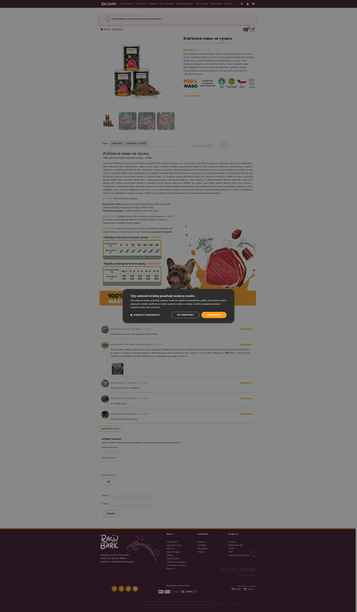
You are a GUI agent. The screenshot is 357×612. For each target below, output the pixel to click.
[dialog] (178, 306)
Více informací (153, 307)
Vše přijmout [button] (214, 314)
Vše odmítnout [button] (185, 314)
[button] (145, 315)
